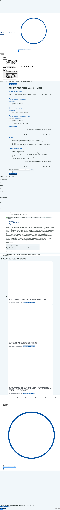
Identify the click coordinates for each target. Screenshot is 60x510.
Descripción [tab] (12, 221)
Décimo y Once (10, 66)
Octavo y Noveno (11, 64)
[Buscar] (18, 51)
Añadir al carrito (13, 173)
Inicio (4, 57)
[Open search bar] (18, 48)
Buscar (5, 405)
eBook (15, 108)
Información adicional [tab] (14, 222)
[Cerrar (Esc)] (5, 508)
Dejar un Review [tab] (13, 224)
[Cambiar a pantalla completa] (2, 508)
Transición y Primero (12, 60)
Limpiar (32, 169)
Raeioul (8, 255)
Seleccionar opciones (29, 302)
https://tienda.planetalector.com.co (17, 402)
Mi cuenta (5, 404)
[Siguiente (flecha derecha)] (2, 509)
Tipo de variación (14, 169)
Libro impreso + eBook (19, 116)
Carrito (5, 469)
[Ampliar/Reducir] (0, 508)
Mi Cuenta (55, 34)
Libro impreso (17, 99)
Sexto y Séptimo (10, 63)
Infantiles (39, 254)
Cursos (5, 59)
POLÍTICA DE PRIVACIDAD (5, 402)
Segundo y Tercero (11, 61)
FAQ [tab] (10, 225)
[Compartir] (3, 508)
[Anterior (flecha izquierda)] (0, 509)
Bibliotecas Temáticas (9, 67)
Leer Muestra (14, 84)
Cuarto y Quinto (11, 62)
